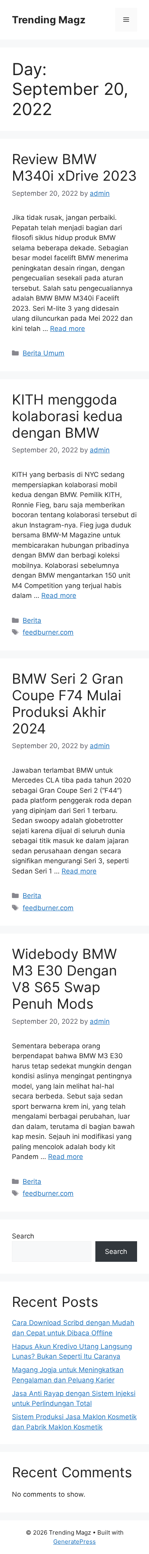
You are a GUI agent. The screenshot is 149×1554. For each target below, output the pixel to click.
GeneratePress (74, 1541)
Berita (32, 620)
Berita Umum (43, 353)
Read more (67, 329)
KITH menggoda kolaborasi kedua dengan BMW (67, 416)
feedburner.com (48, 632)
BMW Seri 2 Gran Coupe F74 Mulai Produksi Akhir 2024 (67, 703)
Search (23, 1236)
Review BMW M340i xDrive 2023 (74, 167)
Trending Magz (48, 20)
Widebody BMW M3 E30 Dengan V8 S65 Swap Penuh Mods (64, 978)
